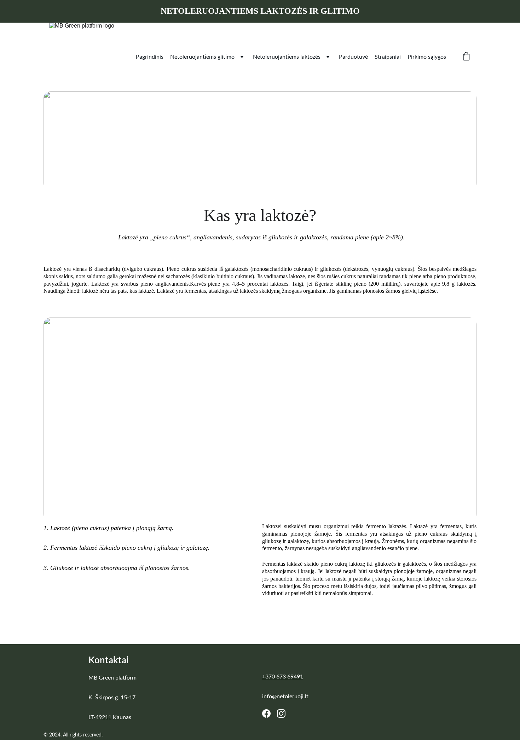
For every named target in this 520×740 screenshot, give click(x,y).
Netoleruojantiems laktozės (286, 57)
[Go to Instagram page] (281, 713)
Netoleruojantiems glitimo (202, 57)
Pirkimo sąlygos (427, 57)
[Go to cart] (466, 57)
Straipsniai (388, 57)
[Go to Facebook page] (266, 713)
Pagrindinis (149, 57)
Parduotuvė (353, 57)
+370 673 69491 (282, 677)
